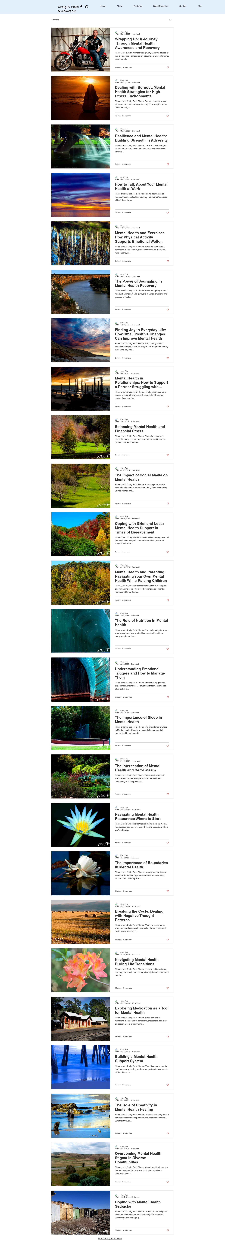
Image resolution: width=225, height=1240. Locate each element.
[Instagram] (86, 6)
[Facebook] (81, 6)
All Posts (55, 19)
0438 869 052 (68, 11)
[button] (170, 20)
